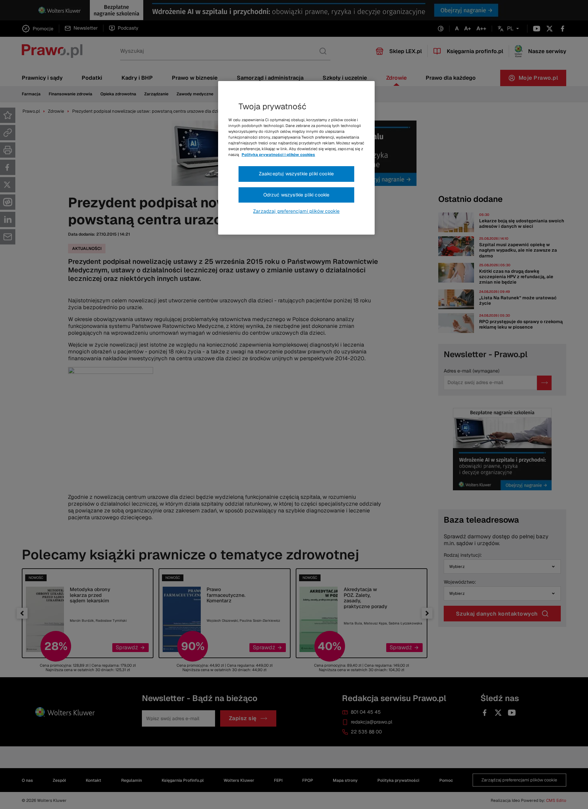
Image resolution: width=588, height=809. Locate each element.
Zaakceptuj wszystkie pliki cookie (296, 174)
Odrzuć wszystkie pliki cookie (296, 195)
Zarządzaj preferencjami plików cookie (296, 211)
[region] (296, 158)
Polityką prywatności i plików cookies (278, 154)
